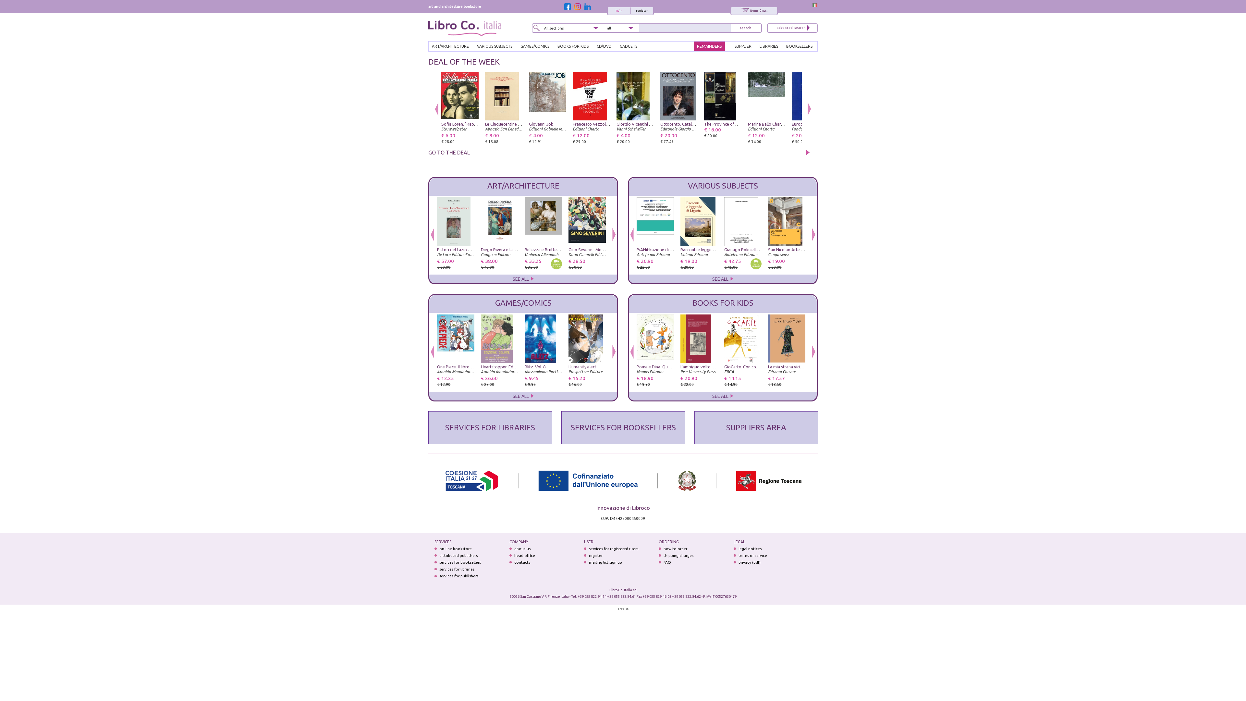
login (619, 10)
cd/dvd (604, 46)
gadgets (628, 46)
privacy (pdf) (750, 562)
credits (623, 608)
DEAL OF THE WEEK (464, 61)
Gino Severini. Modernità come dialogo (605, 249)
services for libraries (456, 569)
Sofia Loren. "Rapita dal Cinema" (471, 124)
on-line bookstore (455, 549)
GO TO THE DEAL (449, 152)
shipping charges (678, 555)
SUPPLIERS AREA (756, 427)
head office (524, 555)
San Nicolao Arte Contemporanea (800, 249)
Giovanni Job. (542, 124)
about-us (522, 549)
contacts (522, 562)
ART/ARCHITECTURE (450, 46)
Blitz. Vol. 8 (535, 366)
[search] (745, 28)
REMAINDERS (709, 46)
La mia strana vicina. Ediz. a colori (799, 366)
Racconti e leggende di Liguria (708, 249)
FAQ (667, 562)
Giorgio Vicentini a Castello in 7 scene (652, 124)
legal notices (750, 549)
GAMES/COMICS (534, 46)
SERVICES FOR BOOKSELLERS (623, 427)
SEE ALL (521, 279)
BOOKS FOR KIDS (573, 46)
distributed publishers (458, 555)
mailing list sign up (605, 562)
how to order (675, 549)
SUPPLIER (743, 46)
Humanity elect (582, 366)
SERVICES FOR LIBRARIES (490, 427)
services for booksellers (460, 562)
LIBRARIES (769, 46)
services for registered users (613, 549)
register (642, 10)
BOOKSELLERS (799, 46)
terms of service (753, 555)
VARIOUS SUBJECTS (494, 46)
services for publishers (458, 576)
